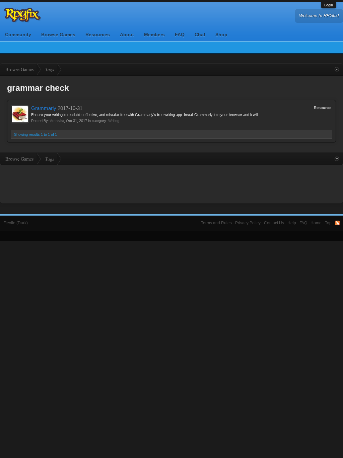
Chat (200, 34)
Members (154, 34)
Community (18, 34)
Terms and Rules (216, 223)
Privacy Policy (248, 223)
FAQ (180, 34)
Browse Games (58, 34)
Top (328, 223)
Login (328, 5)
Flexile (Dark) (15, 223)
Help (291, 223)
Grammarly (43, 108)
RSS (337, 223)
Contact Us (274, 223)
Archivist (57, 121)
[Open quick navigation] (337, 69)
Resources (97, 34)
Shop (221, 34)
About (127, 34)
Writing (113, 121)
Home (316, 223)
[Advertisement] (171, 183)
